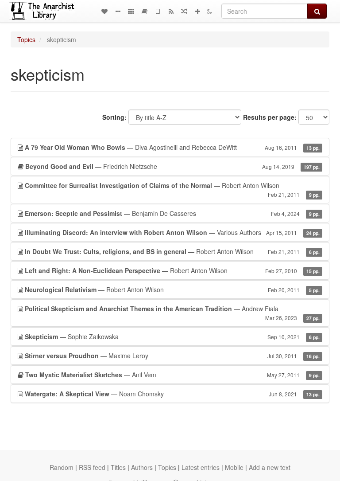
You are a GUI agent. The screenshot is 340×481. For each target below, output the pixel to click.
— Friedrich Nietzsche (172, 166)
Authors (142, 467)
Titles (118, 467)
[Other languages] (131, 11)
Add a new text (269, 467)
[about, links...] (117, 11)
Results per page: (270, 117)
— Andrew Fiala (172, 312)
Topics (26, 39)
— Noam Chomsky (172, 393)
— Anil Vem (172, 374)
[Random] (184, 11)
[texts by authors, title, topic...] (104, 11)
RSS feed (92, 467)
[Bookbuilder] (144, 11)
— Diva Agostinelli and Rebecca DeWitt (172, 147)
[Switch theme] (209, 11)
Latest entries (201, 467)
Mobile (234, 467)
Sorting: (114, 117)
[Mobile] (157, 11)
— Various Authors (172, 232)
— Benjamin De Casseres (172, 213)
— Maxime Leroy (172, 355)
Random (61, 467)
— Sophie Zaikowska (172, 336)
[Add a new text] (197, 11)
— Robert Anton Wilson (172, 189)
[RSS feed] (171, 11)
